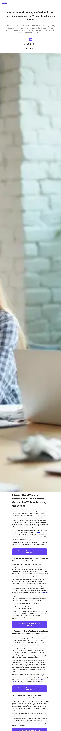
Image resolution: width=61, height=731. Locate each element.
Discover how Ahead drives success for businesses (29, 551)
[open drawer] (58, 3)
